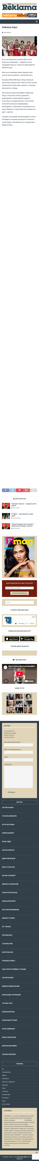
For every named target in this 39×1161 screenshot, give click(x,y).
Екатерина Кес (7, 952)
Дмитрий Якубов (8, 858)
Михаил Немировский (10, 986)
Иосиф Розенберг (9, 875)
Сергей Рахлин (8, 977)
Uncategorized (6, 1072)
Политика (5, 1091)
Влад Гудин (6, 841)
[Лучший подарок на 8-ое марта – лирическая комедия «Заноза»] (6, 526)
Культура (5, 1085)
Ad (3, 1069)
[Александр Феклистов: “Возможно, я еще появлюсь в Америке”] (19, 710)
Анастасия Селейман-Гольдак (14, 969)
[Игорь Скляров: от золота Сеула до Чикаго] (10, 697)
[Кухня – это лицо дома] (10, 703)
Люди (4, 1088)
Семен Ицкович (8, 833)
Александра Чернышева (11, 995)
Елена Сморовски (9, 1037)
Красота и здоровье (8, 1082)
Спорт (4, 1101)
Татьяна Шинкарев (9, 816)
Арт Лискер (6, 926)
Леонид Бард (16, 518)
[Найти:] (19, 602)
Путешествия (6, 1094)
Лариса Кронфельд (9, 892)
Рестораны (5, 1098)
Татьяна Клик (7, 943)
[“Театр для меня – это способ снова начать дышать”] (10, 710)
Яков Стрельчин (8, 867)
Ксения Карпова (8, 1012)
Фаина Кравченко (9, 901)
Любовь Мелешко (9, 1054)
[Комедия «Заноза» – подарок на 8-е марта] (6, 506)
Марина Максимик (9, 1046)
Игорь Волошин (8, 824)
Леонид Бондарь (8, 960)
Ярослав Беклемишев (10, 909)
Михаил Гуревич (8, 918)
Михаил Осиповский (10, 884)
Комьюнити (5, 1078)
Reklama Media (19, 1120)
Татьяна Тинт (7, 1003)
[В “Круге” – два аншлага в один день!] (6, 516)
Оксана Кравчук (8, 850)
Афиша (4, 1075)
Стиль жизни (6, 1104)
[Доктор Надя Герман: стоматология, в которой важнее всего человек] (28, 710)
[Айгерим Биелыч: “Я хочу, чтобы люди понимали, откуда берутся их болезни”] (28, 697)
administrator (7, 32)
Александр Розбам (9, 1020)
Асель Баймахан (8, 1029)
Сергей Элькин (8, 807)
